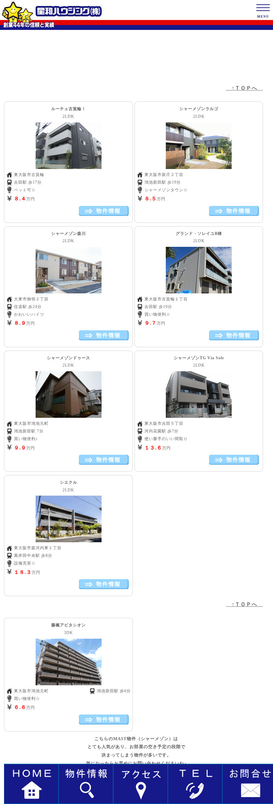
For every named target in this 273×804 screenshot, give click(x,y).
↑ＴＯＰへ (244, 88)
